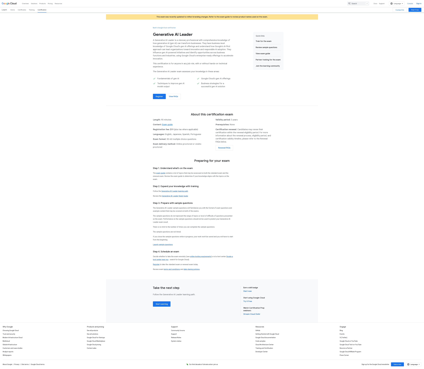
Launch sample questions (163, 245)
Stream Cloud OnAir (251, 314)
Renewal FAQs (224, 148)
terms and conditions (172, 269)
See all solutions (92, 334)
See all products (92, 330)
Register (159, 96)
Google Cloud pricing (94, 344)
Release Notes (176, 337)
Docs (375, 4)
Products (42, 4)
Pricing (50, 4)
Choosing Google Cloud (11, 330)
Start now (247, 291)
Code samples (260, 341)
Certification (42, 10)
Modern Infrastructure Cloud (12, 337)
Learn (4, 10)
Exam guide (167, 124)
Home (12, 10)
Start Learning (162, 304)
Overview (25, 4)
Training (32, 10)
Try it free (247, 301)
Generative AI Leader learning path (174, 191)
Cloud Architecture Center (265, 344)
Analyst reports (8, 352)
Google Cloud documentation (266, 337)
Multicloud (6, 341)
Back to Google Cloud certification (164, 28)
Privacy (16, 364)
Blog (341, 330)
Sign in (418, 3)
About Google (7, 364)
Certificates (22, 10)
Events (342, 334)
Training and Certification (264, 348)
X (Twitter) (343, 337)
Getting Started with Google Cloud (267, 334)
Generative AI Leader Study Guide (175, 196)
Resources (58, 4)
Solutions (34, 4)
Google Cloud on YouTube (349, 341)
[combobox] (358, 4)
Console (410, 4)
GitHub (258, 330)
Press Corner (344, 355)
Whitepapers (7, 355)
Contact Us (400, 10)
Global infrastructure (10, 344)
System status (176, 341)
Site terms (25, 364)
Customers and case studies (12, 348)
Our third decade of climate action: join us (203, 364)
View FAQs (173, 96)
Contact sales (91, 348)
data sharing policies (192, 269)
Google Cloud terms (37, 364)
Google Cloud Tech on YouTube (350, 344)
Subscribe (397, 364)
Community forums (178, 330)
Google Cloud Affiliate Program (350, 352)
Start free (415, 10)
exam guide (160, 173)
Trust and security (9, 334)
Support (381, 4)
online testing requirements (200, 256)
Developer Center (262, 352)
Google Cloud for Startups (96, 337)
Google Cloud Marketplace (96, 341)
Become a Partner (346, 348)
